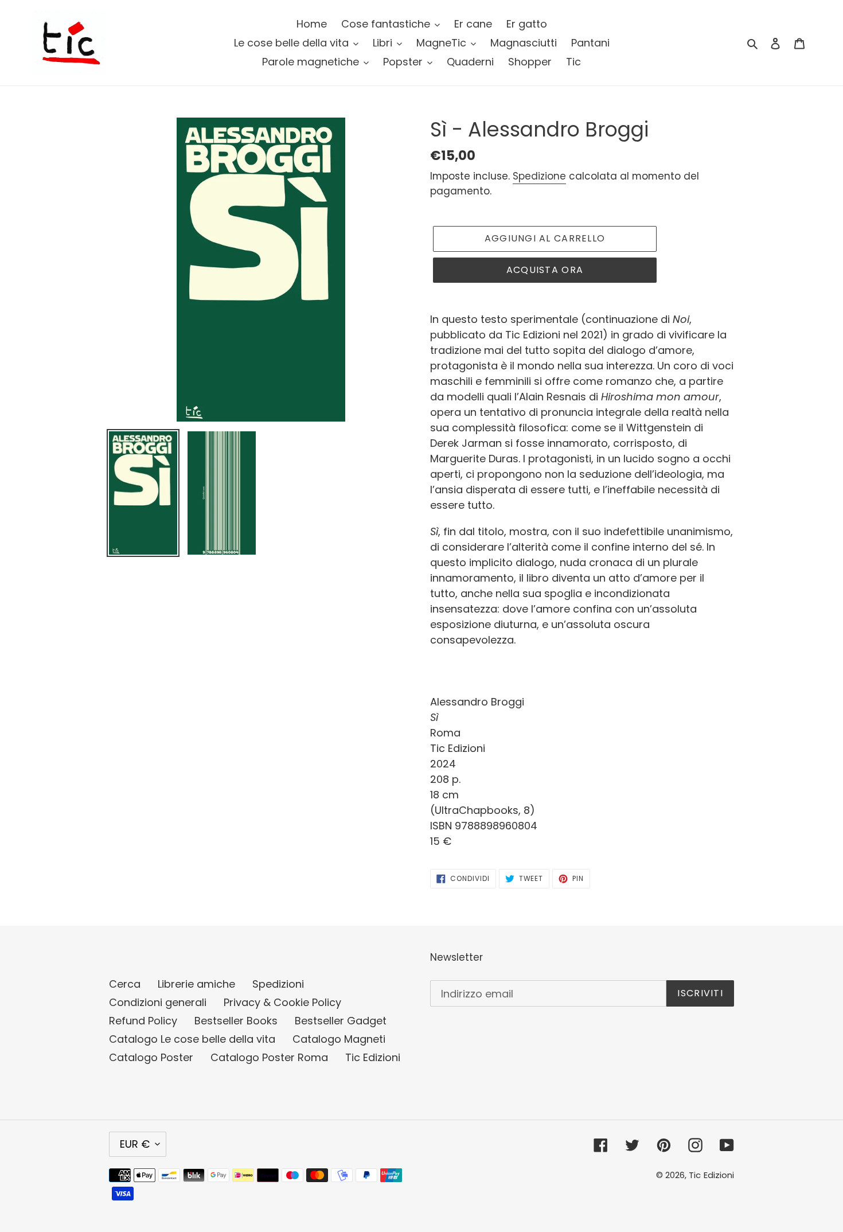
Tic (695, 1175)
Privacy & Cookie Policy (282, 1002)
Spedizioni (278, 984)
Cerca (124, 984)
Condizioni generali (157, 1002)
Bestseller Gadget (341, 1020)
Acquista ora (544, 269)
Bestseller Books (236, 1020)
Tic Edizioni (372, 1057)
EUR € (135, 1144)
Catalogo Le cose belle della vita (192, 1039)
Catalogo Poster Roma (269, 1057)
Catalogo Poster (151, 1057)
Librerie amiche (196, 984)
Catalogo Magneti (338, 1039)
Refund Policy (143, 1020)
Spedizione (539, 176)
